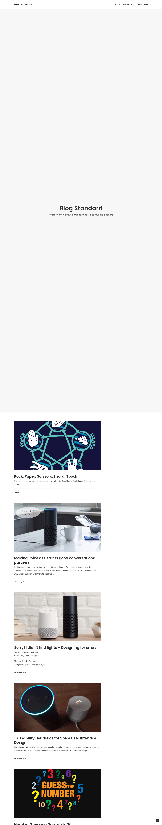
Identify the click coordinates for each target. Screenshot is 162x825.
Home (117, 4)
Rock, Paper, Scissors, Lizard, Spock (45, 476)
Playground (143, 4)
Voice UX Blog (129, 4)
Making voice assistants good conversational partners (55, 560)
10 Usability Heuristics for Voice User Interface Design (55, 740)
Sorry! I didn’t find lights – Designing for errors (55, 647)
